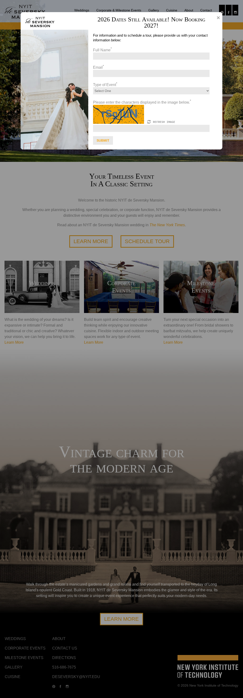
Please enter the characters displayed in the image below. (142, 102)
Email (98, 67)
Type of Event (105, 85)
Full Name (102, 50)
